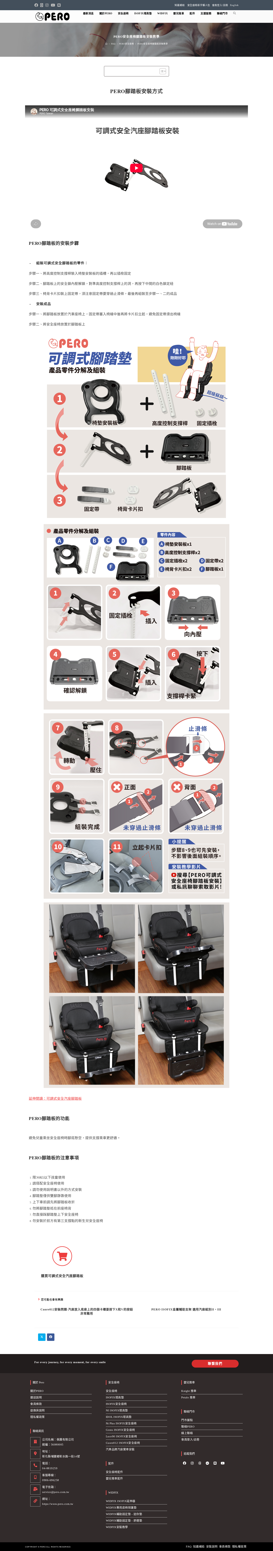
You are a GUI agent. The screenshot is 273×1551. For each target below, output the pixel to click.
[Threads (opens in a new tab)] (41, 5)
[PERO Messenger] (207, 1463)
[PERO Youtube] (222, 1463)
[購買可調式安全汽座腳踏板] (62, 1256)
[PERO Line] (215, 1463)
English (234, 5)
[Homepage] (106, 44)
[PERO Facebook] (184, 1463)
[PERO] (53, 16)
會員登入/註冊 (220, 5)
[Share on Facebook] (50, 1337)
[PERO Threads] (199, 1463)
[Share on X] (42, 1337)
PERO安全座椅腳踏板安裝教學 (152, 44)
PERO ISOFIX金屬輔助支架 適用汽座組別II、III (186, 1309)
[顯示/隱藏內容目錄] (161, 71)
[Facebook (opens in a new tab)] (36, 5)
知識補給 (180, 5)
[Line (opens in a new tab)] (59, 5)
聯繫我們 (215, 1364)
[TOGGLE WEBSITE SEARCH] (234, 13)
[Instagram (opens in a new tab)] (47, 5)
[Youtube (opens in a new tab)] (53, 5)
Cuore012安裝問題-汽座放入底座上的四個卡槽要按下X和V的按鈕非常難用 (86, 1311)
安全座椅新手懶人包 (198, 5)
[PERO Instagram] (192, 1463)
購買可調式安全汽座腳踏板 (62, 1276)
